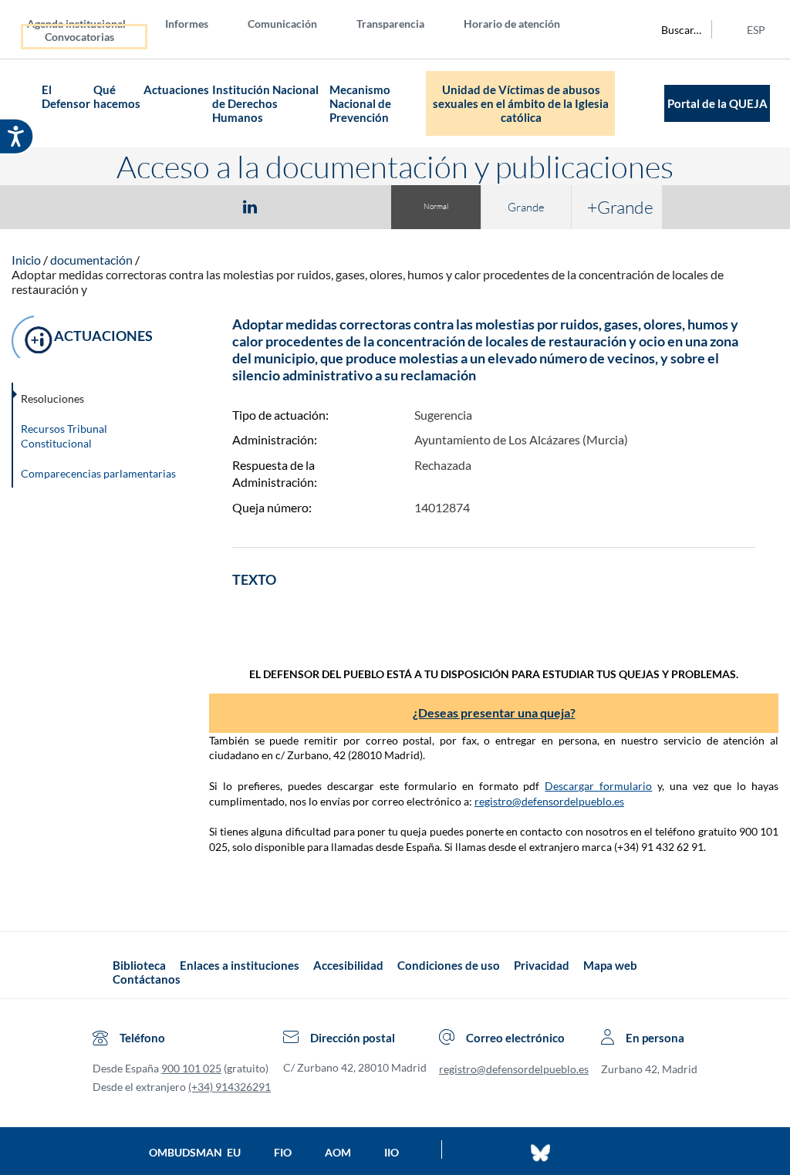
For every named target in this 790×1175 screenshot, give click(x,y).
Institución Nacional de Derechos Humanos (265, 103)
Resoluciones (52, 398)
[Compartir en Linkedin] (249, 206)
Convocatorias (79, 36)
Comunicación (282, 23)
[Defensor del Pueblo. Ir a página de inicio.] (26, 103)
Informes (186, 23)
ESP (756, 29)
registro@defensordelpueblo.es (549, 801)
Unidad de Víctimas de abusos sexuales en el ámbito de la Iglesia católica (521, 103)
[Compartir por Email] (295, 206)
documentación (91, 259)
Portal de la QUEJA (717, 103)
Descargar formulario (598, 785)
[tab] (160, 206)
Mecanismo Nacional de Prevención (360, 103)
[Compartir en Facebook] (160, 206)
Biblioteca (139, 965)
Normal (436, 206)
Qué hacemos (116, 96)
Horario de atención (512, 23)
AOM (338, 1152)
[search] (672, 29)
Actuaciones (176, 89)
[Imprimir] (343, 206)
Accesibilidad (348, 965)
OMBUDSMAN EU (195, 1152)
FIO (283, 1152)
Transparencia (390, 23)
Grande (526, 207)
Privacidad (541, 965)
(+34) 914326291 (229, 1086)
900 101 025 (191, 1068)
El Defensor (66, 96)
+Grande (620, 207)
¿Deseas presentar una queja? (494, 712)
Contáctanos (147, 979)
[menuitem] (89, 22)
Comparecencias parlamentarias (98, 473)
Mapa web (610, 965)
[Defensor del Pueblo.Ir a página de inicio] (99, 972)
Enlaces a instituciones (239, 965)
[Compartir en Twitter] (204, 206)
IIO (391, 1152)
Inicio (26, 259)
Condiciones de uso (448, 965)
